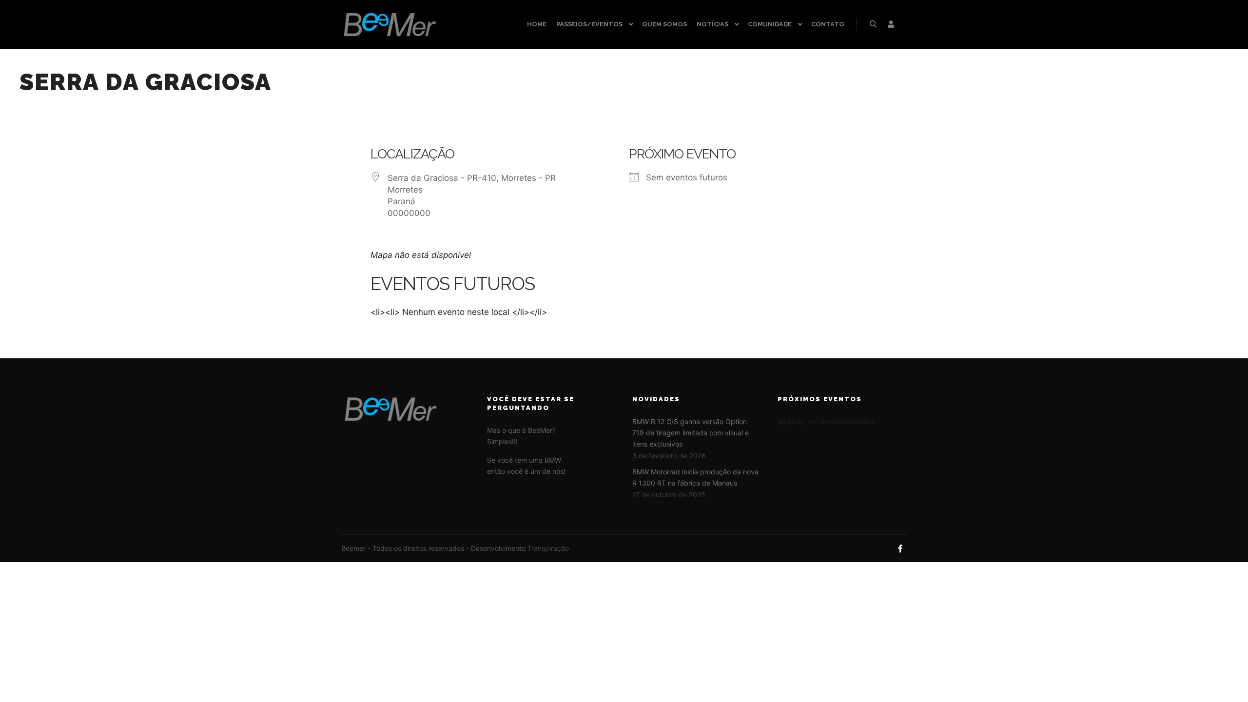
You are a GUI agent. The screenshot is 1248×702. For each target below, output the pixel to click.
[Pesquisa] (873, 24)
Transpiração (548, 548)
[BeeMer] (390, 24)
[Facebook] (900, 548)
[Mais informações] (890, 24)
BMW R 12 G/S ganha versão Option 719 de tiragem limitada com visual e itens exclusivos (690, 432)
